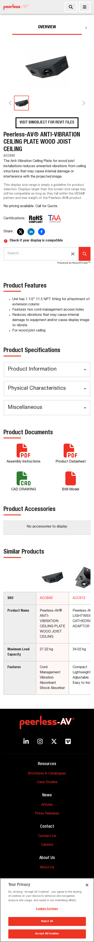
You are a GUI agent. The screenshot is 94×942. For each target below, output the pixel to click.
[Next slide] (83, 103)
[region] (47, 910)
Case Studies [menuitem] (47, 782)
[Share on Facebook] (41, 231)
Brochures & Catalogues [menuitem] (47, 774)
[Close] (85, 7)
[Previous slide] (10, 103)
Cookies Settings (47, 909)
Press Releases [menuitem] (47, 814)
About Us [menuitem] (47, 867)
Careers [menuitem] (47, 845)
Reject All (47, 921)
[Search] (71, 7)
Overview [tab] (47, 27)
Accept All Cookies (47, 933)
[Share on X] (20, 231)
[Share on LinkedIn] (31, 231)
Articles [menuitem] (47, 805)
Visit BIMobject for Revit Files (47, 123)
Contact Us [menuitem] (47, 836)
